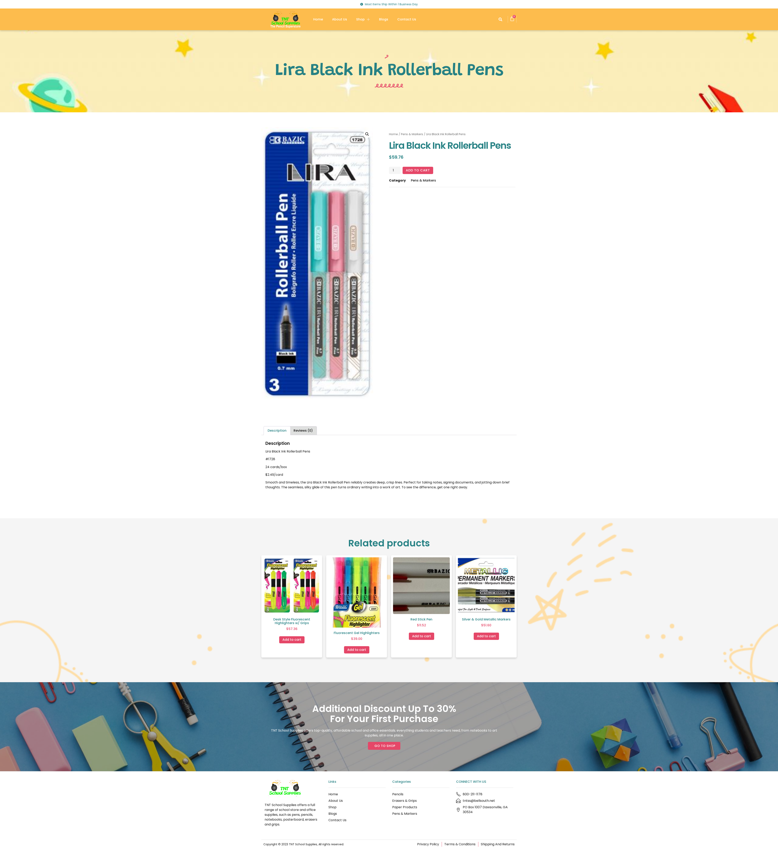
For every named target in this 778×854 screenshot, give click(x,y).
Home (318, 19)
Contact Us (406, 19)
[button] (500, 19)
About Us (339, 19)
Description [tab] (277, 430)
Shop (360, 19)
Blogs (383, 19)
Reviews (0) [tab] (303, 430)
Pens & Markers (412, 134)
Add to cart (418, 170)
